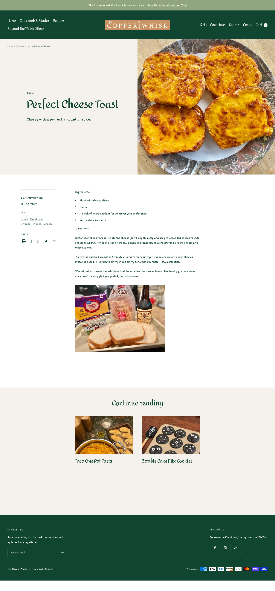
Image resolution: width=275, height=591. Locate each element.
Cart (261, 25)
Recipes (58, 21)
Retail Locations (212, 25)
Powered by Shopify (42, 568)
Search (234, 25)
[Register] (63, 552)
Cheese (48, 224)
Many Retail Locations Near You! (167, 5)
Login (247, 25)
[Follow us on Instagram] (225, 548)
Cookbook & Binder (34, 21)
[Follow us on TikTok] (235, 548)
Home (11, 21)
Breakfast (36, 219)
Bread (31, 92)
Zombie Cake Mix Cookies (167, 461)
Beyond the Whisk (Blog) (25, 29)
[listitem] (24, 241)
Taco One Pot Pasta (93, 461)
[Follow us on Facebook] (215, 548)
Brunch (37, 224)
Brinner (25, 224)
